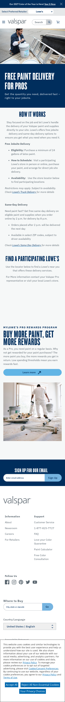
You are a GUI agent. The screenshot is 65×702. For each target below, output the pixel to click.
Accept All (11, 684)
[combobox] (39, 22)
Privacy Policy (30, 662)
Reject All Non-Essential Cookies (40, 684)
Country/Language (14, 619)
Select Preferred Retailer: (14, 11)
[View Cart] (58, 22)
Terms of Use (10, 677)
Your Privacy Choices (32, 691)
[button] (3, 22)
